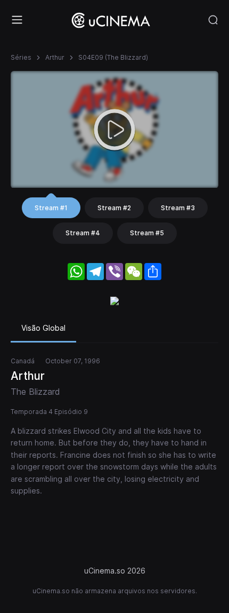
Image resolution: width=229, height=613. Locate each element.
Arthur (54, 57)
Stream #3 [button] (178, 208)
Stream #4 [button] (83, 233)
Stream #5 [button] (147, 233)
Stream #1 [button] (51, 208)
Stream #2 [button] (114, 208)
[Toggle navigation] (17, 19)
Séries (21, 57)
